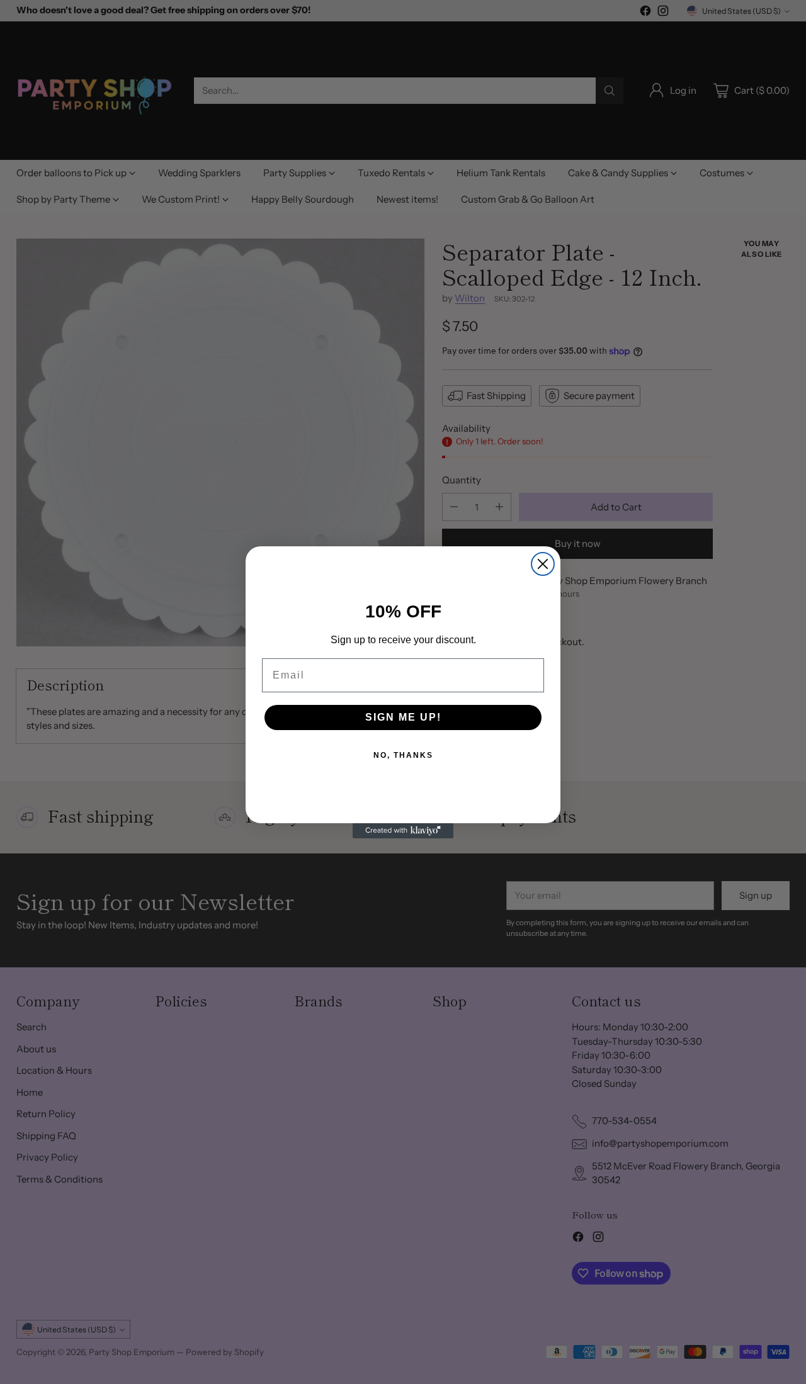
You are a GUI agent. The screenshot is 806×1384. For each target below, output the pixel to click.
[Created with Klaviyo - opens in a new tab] (403, 830)
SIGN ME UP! (403, 717)
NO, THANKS (403, 755)
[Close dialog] (542, 564)
